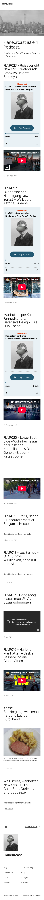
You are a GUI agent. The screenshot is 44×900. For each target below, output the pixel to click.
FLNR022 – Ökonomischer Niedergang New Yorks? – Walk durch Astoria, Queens (18, 195)
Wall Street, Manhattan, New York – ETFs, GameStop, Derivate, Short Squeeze (21, 786)
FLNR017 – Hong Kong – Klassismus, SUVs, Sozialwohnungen (21, 598)
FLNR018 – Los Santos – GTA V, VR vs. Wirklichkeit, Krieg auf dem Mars (21, 558)
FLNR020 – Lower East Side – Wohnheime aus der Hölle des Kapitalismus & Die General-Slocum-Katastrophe (21, 447)
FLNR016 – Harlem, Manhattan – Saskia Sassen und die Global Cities (18, 655)
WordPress (36, 895)
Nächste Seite (32, 826)
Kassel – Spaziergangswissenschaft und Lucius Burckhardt (21, 713)
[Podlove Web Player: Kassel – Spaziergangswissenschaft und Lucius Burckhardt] (22, 724)
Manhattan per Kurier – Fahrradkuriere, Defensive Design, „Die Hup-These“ (21, 320)
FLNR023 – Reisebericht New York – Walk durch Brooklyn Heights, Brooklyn (21, 71)
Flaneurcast (7, 3)
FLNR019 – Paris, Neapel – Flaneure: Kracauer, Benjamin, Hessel (21, 519)
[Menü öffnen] (40, 3)
